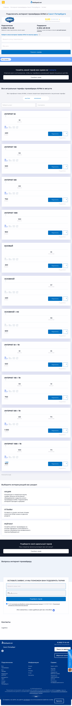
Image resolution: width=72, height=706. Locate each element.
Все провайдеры (4, 666)
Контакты (30, 675)
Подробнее (62, 138)
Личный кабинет (53, 669)
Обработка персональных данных (55, 677)
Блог (29, 668)
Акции (30, 666)
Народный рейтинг (4, 674)
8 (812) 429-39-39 (43, 28)
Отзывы (30, 670)
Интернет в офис (4, 678)
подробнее (4, 628)
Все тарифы (6, 59)
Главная (6, 7)
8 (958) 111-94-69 (7, 28)
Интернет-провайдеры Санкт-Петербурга (25, 7)
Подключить (55, 134)
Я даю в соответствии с (34, 604)
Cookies (58, 690)
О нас (30, 673)
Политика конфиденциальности (55, 681)
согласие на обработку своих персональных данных (27, 604)
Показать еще (6, 474)
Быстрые (27, 98)
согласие (26, 700)
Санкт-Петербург (9, 647)
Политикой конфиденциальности (40, 691)
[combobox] (36, 39)
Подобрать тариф (36, 77)
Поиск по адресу (63, 649)
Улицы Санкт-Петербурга (4, 682)
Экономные (37, 98)
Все (46, 98)
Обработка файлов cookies (55, 672)
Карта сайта (54, 666)
